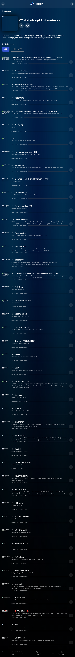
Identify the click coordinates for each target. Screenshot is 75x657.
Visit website (9, 44)
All (5, 49)
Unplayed (17, 49)
